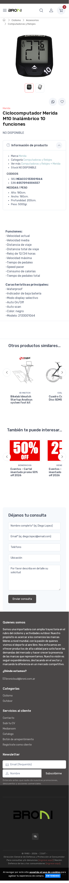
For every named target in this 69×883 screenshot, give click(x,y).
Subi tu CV (9, 723)
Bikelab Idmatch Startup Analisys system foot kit (21, 399)
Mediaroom (9, 728)
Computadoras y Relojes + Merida (40, 163)
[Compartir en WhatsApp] (53, 102)
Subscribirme (54, 773)
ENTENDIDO (53, 876)
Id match (24, 393)
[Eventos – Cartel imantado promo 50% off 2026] (25, 450)
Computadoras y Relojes (22, 24)
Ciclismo (16, 20)
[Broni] (14, 10)
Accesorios (32, 20)
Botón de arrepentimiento (18, 739)
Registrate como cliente (17, 744)
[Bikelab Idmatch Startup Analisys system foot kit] (25, 372)
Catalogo (8, 734)
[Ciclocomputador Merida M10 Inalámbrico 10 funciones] (29, 88)
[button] (41, 10)
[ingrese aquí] (45, 860)
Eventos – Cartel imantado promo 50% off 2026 (24, 472)
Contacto (8, 718)
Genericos (25, 465)
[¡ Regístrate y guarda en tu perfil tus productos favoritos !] (62, 102)
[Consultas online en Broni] (35, 836)
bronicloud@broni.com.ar (20, 678)
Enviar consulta (22, 599)
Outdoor (7, 701)
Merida (22, 156)
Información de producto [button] (29, 145)
